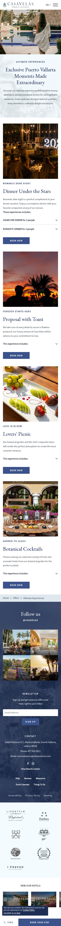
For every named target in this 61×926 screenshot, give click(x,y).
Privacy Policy (32, 795)
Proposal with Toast (23, 319)
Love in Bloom (12, 426)
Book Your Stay (39, 922)
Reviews (27, 778)
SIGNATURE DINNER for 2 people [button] (19, 220)
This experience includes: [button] (15, 343)
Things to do (39, 784)
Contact (30, 736)
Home (6, 598)
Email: (14, 756)
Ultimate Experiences (30, 61)
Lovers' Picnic (17, 434)
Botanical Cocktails (22, 549)
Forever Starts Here (17, 311)
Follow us (30, 614)
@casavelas (30, 620)
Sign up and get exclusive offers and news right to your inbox (30, 701)
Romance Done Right (17, 183)
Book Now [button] (17, 241)
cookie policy (28, 910)
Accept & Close (12, 913)
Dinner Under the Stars (27, 191)
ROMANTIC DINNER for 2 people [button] (18, 229)
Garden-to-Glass (14, 541)
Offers (16, 598)
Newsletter (31, 693)
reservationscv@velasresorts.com (34, 756)
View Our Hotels (31, 885)
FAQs (18, 778)
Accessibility (15, 795)
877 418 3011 (34, 751)
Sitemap (48, 795)
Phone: (24, 751)
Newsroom (40, 778)
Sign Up (32, 722)
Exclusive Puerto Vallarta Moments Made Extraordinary (30, 76)
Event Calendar (22, 784)
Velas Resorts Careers (30, 769)
